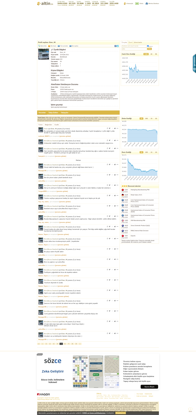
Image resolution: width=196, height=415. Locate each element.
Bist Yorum (108, 396)
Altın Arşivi (53, 46)
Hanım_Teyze (43, 234)
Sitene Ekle (43, 46)
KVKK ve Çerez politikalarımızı (94, 413)
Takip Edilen (53, 113)
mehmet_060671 (44, 136)
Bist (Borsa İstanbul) (51, 141)
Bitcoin (106, 398)
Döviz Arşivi (127, 398)
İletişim (151, 396)
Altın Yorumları (116, 396)
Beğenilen (48, 125)
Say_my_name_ (43, 201)
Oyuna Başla (149, 387)
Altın (109, 395)
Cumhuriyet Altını (116, 395)
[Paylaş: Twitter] (118, 46)
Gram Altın (99, 395)
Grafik (56, 125)
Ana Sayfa (140, 394)
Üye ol (130, 42)
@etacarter (47, 143)
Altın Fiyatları (100, 396)
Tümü (40, 125)
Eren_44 (54, 129)
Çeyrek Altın (100, 398)
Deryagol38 (42, 170)
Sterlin (121, 398)
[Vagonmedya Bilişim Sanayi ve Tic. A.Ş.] (43, 395)
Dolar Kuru (125, 395)
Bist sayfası (75, 46)
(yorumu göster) (65, 136)
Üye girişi (124, 42)
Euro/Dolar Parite (114, 398)
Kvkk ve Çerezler (142, 396)
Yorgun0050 (42, 191)
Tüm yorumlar (64, 46)
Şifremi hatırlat (138, 42)
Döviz (141, 3)
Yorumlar (42, 113)
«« (38, 343)
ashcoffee (41, 181)
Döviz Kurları (124, 396)
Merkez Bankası (153, 3)
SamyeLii (41, 156)
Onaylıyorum (121, 413)
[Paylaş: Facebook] (115, 46)
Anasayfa (130, 3)
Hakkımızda (148, 394)
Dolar (46, 129)
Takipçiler (64, 113)
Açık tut (151, 46)
